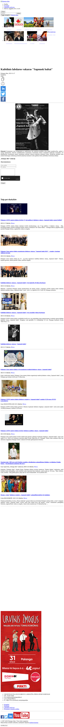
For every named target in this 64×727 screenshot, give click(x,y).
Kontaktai (6, 5)
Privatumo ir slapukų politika (11, 709)
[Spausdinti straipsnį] (3, 85)
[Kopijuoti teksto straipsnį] (3, 81)
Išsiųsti (3, 183)
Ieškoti (18, 13)
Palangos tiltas (14, 15)
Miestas (13, 223)
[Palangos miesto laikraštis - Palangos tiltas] (5, 1)
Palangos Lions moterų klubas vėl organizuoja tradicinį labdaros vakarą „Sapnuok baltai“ (26, 369)
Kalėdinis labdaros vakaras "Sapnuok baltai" (13, 344)
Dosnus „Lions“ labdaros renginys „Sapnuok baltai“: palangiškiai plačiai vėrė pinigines (25, 495)
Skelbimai (6, 706)
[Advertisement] (32, 55)
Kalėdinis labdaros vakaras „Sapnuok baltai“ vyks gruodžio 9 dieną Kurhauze (23, 312)
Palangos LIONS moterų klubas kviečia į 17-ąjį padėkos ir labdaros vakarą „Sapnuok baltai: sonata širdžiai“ (31, 220)
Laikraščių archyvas (9, 7)
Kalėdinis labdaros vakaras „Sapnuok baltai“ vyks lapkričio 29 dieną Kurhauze (23, 282)
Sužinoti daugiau (33, 722)
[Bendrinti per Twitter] (3, 96)
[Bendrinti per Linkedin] (3, 90)
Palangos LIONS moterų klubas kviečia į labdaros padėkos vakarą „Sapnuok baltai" (25, 430)
